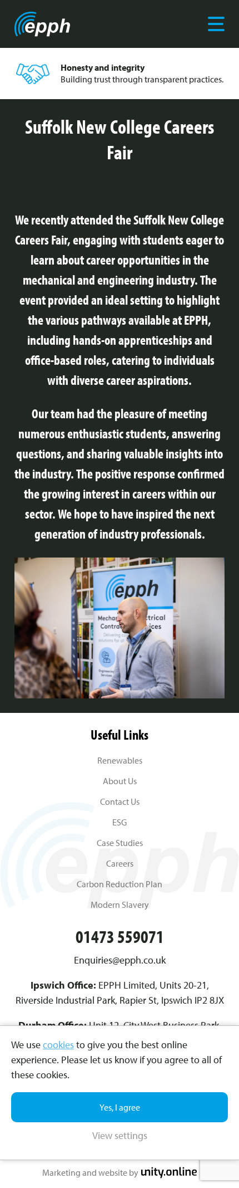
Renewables (119, 760)
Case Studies (120, 842)
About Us (120, 780)
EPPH (42, 24)
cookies (58, 1044)
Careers (119, 863)
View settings (119, 1135)
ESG (119, 822)
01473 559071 (120, 936)
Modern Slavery (120, 904)
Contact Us (120, 801)
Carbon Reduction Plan (119, 883)
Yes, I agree (119, 1107)
